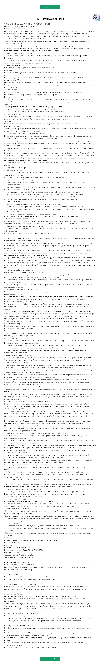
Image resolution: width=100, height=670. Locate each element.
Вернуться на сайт (50, 7)
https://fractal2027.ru (68, 31)
